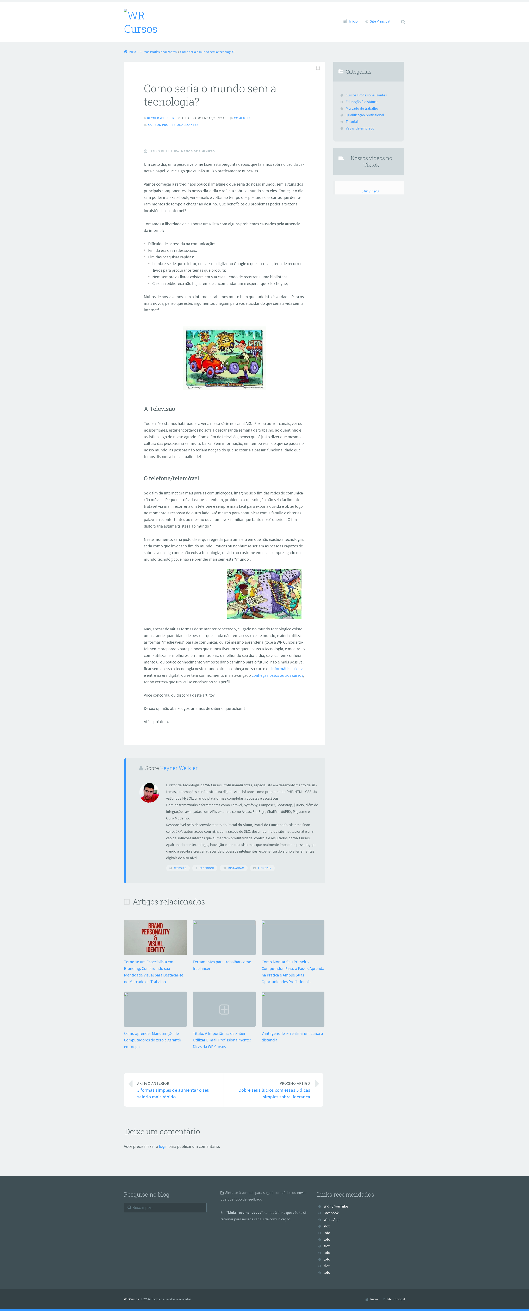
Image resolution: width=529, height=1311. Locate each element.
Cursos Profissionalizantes (173, 124)
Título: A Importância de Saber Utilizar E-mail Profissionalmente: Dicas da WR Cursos (222, 1040)
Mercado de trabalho (362, 108)
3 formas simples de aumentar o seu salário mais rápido (173, 1090)
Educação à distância (362, 102)
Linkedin (265, 868)
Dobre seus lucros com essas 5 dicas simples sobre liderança (274, 1090)
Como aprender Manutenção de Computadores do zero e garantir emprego (152, 1040)
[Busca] (399, 17)
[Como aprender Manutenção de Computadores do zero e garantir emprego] (155, 994)
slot (327, 1226)
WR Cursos (131, 1299)
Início (353, 21)
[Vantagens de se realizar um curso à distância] (293, 994)
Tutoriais (352, 121)
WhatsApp (332, 1219)
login (163, 1146)
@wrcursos (370, 191)
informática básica (286, 668)
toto (327, 1233)
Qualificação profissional (365, 115)
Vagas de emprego (360, 128)
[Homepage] (150, 22)
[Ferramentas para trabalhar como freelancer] (224, 923)
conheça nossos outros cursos (277, 675)
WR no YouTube (336, 1206)
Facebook (206, 868)
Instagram (236, 868)
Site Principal (380, 21)
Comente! (242, 118)
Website (180, 868)
